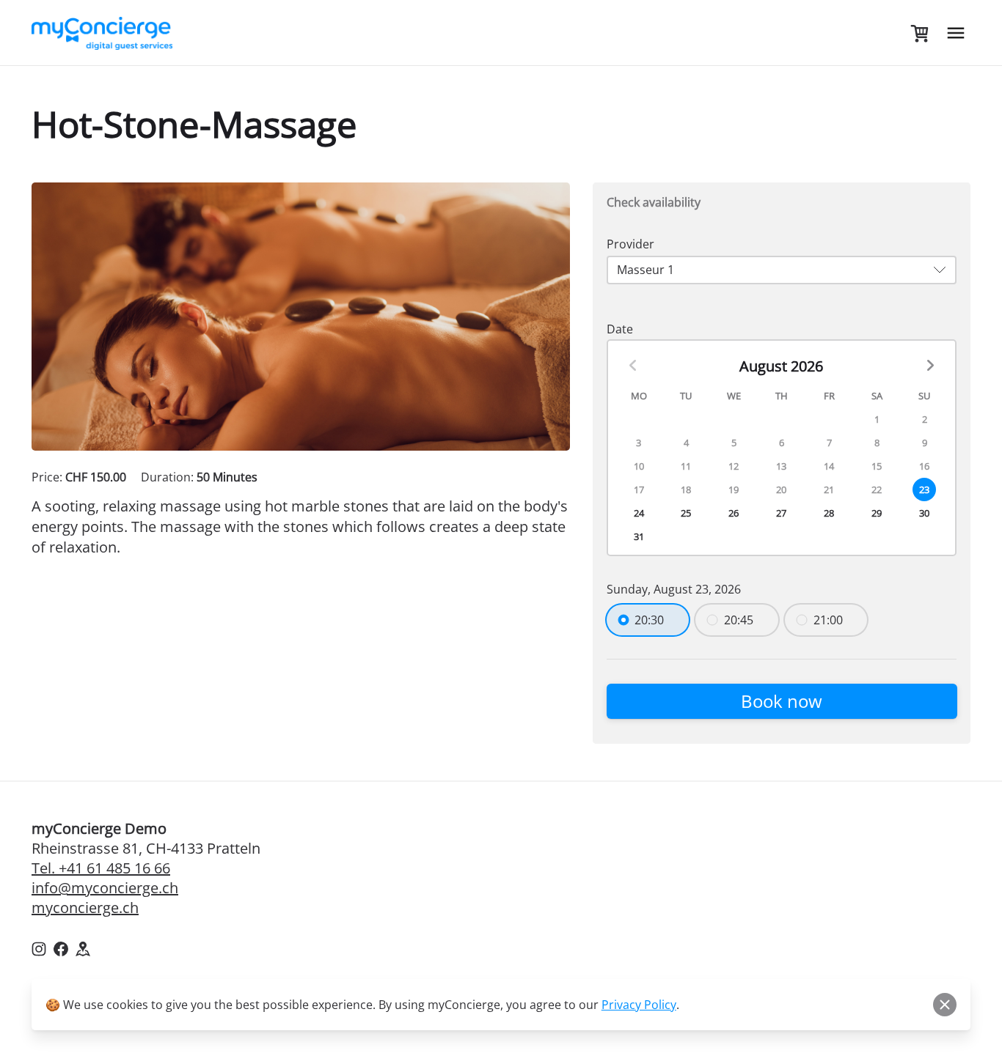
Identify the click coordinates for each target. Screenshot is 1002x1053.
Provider (630, 244)
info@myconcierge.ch (105, 888)
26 (733, 513)
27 (781, 513)
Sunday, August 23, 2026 (674, 589)
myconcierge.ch (85, 907)
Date (620, 329)
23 (924, 489)
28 (829, 513)
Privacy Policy (638, 1005)
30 (924, 513)
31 (639, 536)
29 (876, 513)
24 (639, 513)
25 (686, 513)
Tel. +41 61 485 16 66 (101, 868)
